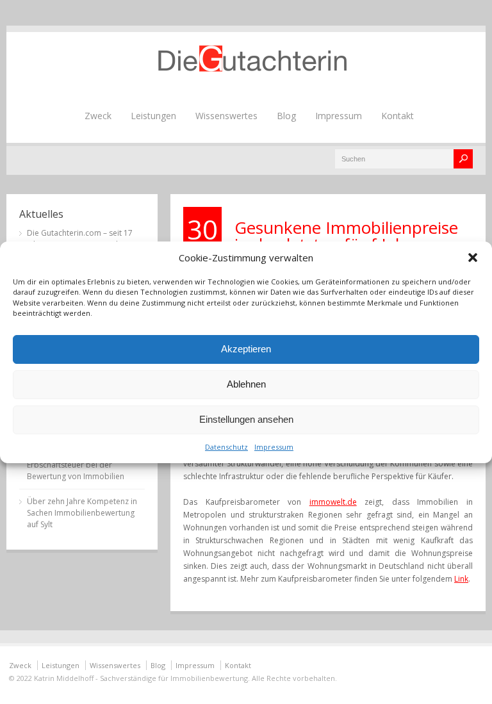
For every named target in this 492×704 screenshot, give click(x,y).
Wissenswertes (226, 116)
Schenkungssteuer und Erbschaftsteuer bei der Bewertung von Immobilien (75, 465)
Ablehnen (246, 384)
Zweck (98, 116)
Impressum (273, 447)
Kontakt (397, 116)
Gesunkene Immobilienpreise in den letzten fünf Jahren (346, 236)
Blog (286, 116)
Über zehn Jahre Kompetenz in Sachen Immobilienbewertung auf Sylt (82, 513)
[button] (472, 257)
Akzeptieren (246, 348)
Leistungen (153, 116)
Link (461, 578)
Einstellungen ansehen (246, 419)
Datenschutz (226, 447)
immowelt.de (333, 501)
